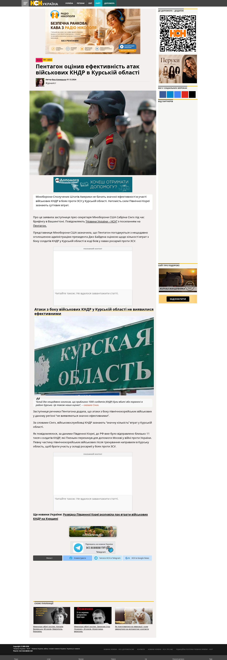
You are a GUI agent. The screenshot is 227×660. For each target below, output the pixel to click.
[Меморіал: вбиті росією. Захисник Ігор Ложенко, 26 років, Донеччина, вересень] (93, 619)
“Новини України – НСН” (101, 221)
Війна (49, 59)
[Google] (177, 94)
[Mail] (192, 94)
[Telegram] (170, 94)
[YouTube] (185, 94)
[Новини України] (44, 2)
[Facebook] (162, 94)
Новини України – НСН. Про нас (160, 649)
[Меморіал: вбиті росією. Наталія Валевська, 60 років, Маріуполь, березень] (52, 619)
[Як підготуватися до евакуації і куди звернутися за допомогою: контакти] (134, 619)
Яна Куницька (59, 79)
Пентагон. (40, 225)
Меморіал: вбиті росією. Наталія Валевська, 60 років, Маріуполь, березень (48, 629)
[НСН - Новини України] (93, 548)
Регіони (80, 3)
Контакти (141, 649)
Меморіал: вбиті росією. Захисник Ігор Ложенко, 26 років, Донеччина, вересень (92, 629)
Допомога (109, 3)
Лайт (98, 3)
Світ (90, 3)
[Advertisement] (93, 269)
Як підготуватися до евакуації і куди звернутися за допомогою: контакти (132, 627)
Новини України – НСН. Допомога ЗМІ (119, 649)
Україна (69, 3)
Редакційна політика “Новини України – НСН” (194, 649)
